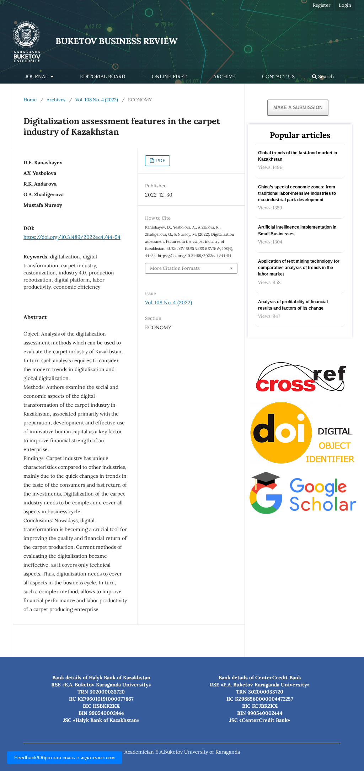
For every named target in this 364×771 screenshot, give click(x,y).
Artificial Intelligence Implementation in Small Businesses (297, 230)
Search (325, 76)
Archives (56, 100)
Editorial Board (102, 76)
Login (345, 5)
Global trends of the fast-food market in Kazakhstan (297, 156)
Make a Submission (297, 107)
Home (30, 100)
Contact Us (278, 76)
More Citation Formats (175, 268)
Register (322, 5)
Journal (37, 76)
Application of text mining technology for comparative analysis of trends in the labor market (298, 268)
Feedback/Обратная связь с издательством (64, 757)
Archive (224, 76)
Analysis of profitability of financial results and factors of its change (293, 305)
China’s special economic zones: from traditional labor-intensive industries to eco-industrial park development (297, 193)
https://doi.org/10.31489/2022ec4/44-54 (72, 237)
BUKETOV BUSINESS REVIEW (116, 41)
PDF (160, 160)
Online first (169, 76)
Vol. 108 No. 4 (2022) (96, 100)
